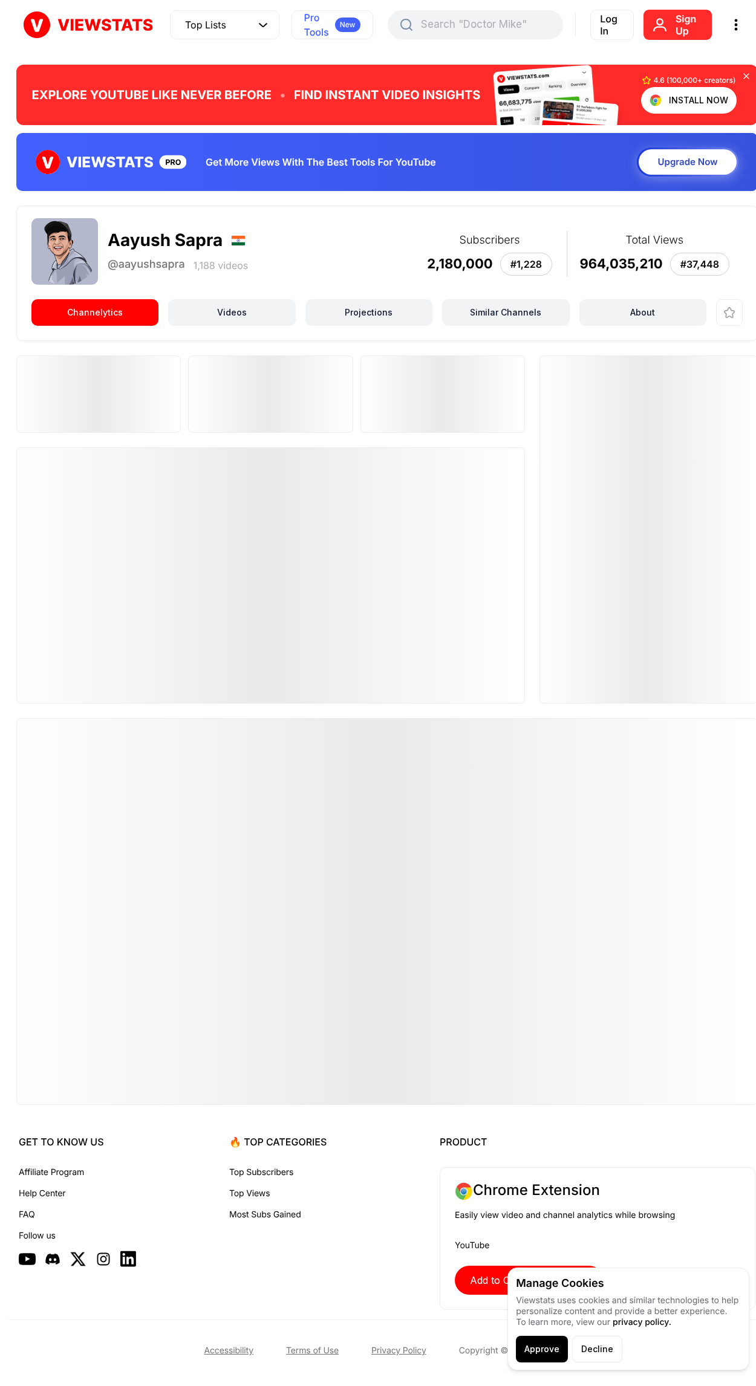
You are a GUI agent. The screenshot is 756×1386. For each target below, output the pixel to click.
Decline (597, 1349)
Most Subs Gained (265, 1215)
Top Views (249, 1193)
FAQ (26, 1215)
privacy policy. (642, 1322)
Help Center (42, 1193)
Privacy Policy (398, 1351)
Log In (609, 25)
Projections (369, 312)
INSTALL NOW (698, 100)
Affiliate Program (51, 1172)
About (642, 312)
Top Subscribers (261, 1172)
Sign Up (686, 25)
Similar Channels (505, 312)
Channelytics (95, 312)
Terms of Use (312, 1351)
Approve (541, 1349)
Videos (232, 312)
